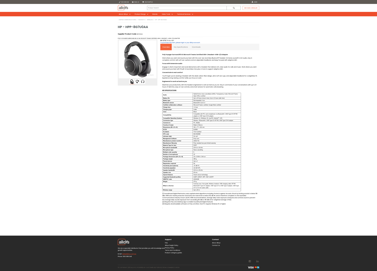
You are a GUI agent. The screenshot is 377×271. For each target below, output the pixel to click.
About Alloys (123, 14)
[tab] (166, 47)
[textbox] (187, 8)
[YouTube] (253, 261)
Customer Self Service (154, 267)
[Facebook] (250, 261)
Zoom (152, 75)
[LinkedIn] (257, 261)
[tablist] (209, 128)
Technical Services (183, 14)
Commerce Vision (173, 267)
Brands (154, 14)
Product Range (140, 14)
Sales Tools (166, 14)
